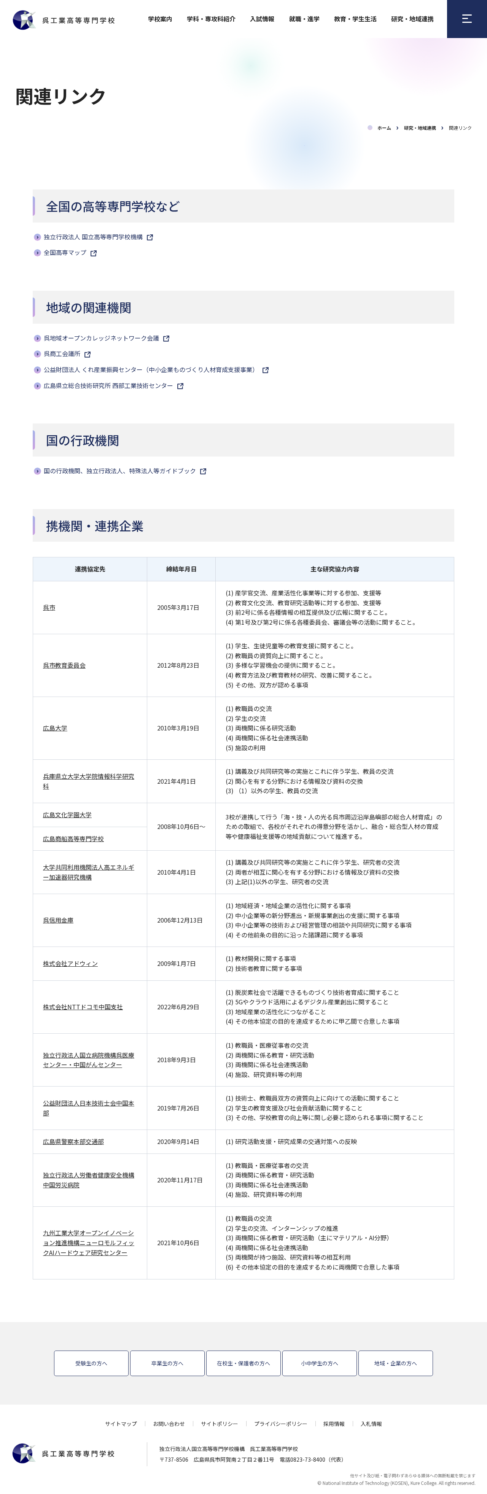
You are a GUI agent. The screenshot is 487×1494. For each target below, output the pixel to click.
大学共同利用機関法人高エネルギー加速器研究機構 (88, 871)
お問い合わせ (169, 1423)
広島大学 (55, 727)
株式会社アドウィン (70, 963)
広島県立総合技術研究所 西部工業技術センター (109, 385)
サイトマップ (121, 1423)
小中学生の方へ (319, 1363)
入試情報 (262, 18)
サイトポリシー (219, 1423)
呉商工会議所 (63, 353)
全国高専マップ (66, 252)
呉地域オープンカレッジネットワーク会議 (102, 337)
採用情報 (334, 1423)
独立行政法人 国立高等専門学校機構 (94, 236)
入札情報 (371, 1423)
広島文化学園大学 (67, 814)
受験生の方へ (91, 1363)
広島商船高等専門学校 (73, 838)
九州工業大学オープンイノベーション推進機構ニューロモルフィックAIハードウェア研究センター (88, 1242)
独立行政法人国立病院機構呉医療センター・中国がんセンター (88, 1059)
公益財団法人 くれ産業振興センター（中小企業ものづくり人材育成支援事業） (152, 369)
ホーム (384, 127)
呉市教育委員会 (64, 665)
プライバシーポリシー (280, 1423)
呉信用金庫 (58, 919)
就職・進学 (304, 18)
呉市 (49, 607)
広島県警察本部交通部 (73, 1141)
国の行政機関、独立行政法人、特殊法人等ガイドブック (120, 470)
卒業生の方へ (167, 1363)
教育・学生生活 (355, 18)
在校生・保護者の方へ (243, 1363)
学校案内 (160, 18)
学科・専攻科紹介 (211, 18)
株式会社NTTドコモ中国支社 (83, 1006)
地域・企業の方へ (395, 1363)
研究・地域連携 (412, 18)
